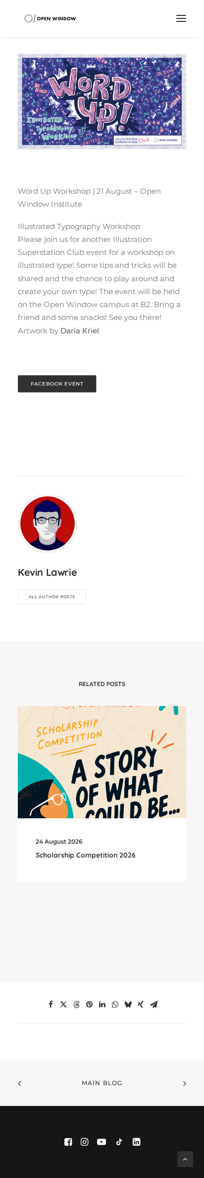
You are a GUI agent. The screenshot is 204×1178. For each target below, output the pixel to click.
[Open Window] (50, 18)
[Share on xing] (141, 1005)
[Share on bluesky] (128, 1005)
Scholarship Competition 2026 (86, 855)
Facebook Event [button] (57, 384)
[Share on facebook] (50, 1005)
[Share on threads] (76, 1005)
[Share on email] (153, 1005)
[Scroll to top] (185, 1158)
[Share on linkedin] (102, 1005)
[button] (181, 18)
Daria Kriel (79, 330)
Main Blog (102, 1083)
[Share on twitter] (63, 1005)
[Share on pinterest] (89, 1005)
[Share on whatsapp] (115, 1005)
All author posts (52, 596)
